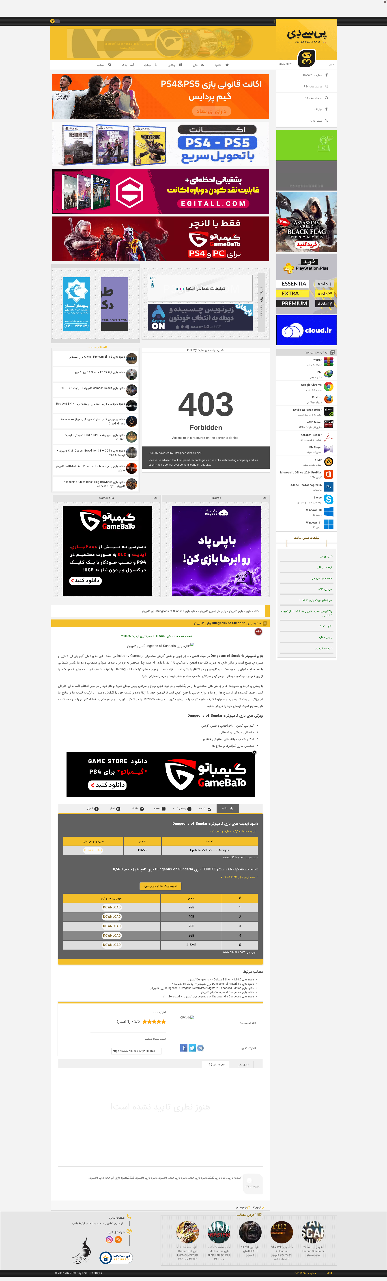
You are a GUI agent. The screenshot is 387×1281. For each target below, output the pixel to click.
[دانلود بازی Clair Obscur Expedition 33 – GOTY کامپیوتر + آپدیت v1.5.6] (131, 452)
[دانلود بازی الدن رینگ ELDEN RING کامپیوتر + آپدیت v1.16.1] (131, 437)
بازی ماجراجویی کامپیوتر (213, 611)
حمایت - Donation (305, 1273)
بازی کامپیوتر (236, 611)
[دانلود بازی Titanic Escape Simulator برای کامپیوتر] (313, 1232)
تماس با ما (316, 121)
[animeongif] (200, 330)
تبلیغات (318, 109)
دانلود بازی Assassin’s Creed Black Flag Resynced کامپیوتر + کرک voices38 (94, 484)
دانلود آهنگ (325, 626)
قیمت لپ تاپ (324, 567)
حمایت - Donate (312, 75)
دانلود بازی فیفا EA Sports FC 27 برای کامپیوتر (99, 372)
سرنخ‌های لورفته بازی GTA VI (315, 600)
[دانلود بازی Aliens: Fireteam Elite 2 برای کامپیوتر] (131, 358)
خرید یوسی (326, 556)
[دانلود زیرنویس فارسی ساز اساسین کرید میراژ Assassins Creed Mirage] (131, 421)
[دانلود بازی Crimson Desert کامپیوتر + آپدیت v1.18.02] (131, 390)
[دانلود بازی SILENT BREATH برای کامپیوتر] (250, 1232)
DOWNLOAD (93, 850)
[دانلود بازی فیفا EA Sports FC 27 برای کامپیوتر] (131, 374)
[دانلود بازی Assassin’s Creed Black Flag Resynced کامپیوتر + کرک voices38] (131, 484)
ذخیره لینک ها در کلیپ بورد (161, 886)
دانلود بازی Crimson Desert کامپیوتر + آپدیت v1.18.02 (93, 388)
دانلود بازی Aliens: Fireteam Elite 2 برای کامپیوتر (97, 357)
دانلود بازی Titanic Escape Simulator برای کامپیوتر (313, 1251)
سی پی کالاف (325, 589)
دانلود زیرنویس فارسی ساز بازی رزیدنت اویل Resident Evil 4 (90, 404)
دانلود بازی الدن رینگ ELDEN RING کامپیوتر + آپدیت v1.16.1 (94, 437)
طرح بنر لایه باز (324, 648)
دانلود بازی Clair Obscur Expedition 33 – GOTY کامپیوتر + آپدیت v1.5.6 (90, 453)
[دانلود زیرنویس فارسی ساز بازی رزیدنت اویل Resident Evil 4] (131, 405)
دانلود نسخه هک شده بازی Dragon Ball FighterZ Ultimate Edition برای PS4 (187, 1253)
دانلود (218, 65)
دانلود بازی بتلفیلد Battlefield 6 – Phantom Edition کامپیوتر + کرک (90, 468)
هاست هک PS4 (313, 87)
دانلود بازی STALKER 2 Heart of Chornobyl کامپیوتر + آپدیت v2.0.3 (282, 1253)
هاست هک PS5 (313, 98)
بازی (248, 611)
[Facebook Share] (183, 1048)
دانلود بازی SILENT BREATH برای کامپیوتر (250, 1251)
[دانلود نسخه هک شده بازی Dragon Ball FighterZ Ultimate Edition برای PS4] (187, 1232)
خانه (256, 611)
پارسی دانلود (325, 637)
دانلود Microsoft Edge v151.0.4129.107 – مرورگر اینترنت (127, 46)
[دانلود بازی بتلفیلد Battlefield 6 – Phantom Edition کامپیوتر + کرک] (131, 468)
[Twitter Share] (192, 1048)
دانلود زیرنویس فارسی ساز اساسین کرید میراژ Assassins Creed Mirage (93, 421)
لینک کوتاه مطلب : (155, 1039)
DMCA (328, 1273)
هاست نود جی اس (322, 578)
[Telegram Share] (200, 1048)
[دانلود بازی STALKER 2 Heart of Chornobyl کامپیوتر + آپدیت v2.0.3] (282, 1232)
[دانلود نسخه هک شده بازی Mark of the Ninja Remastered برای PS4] (219, 1232)
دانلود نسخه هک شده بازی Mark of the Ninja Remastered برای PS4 (219, 1253)
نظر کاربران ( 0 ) (215, 1065)
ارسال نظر (244, 1065)
